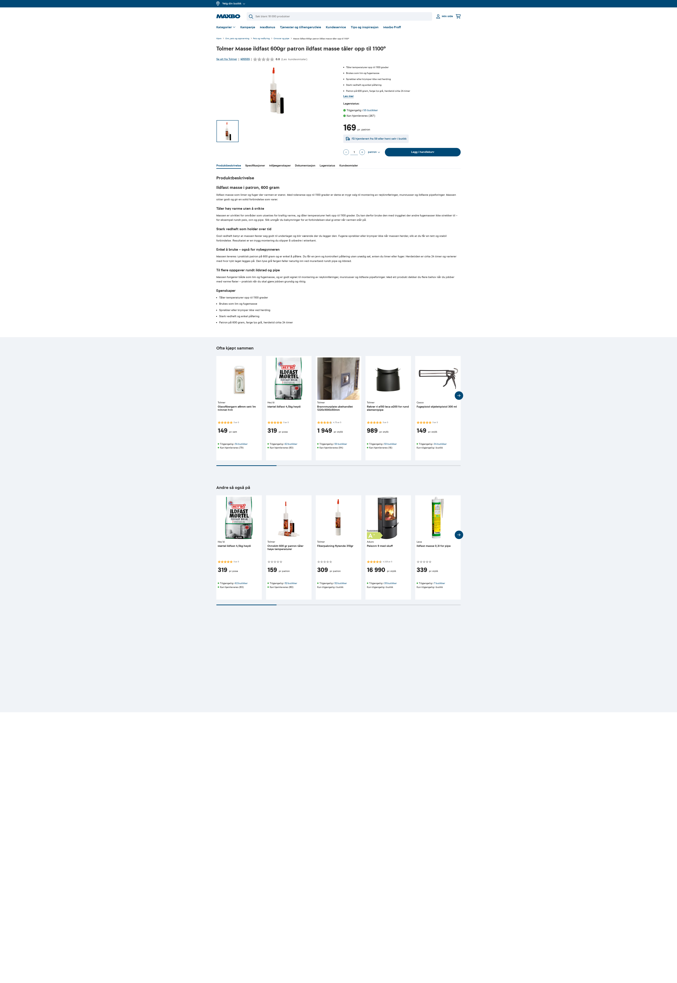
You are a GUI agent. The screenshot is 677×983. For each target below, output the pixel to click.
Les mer (348, 96)
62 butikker (291, 444)
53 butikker (340, 444)
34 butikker (440, 444)
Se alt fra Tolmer (226, 59)
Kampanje (247, 27)
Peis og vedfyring (261, 39)
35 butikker (390, 583)
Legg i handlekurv (422, 152)
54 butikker (241, 444)
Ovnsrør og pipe (281, 39)
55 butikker (370, 110)
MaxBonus (267, 27)
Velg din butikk (231, 3)
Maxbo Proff (392, 27)
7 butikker (439, 583)
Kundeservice (336, 27)
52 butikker (291, 583)
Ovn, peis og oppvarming (237, 39)
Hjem (218, 39)
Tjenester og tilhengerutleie (300, 27)
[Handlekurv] (458, 16)
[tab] (228, 166)
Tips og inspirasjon (365, 27)
